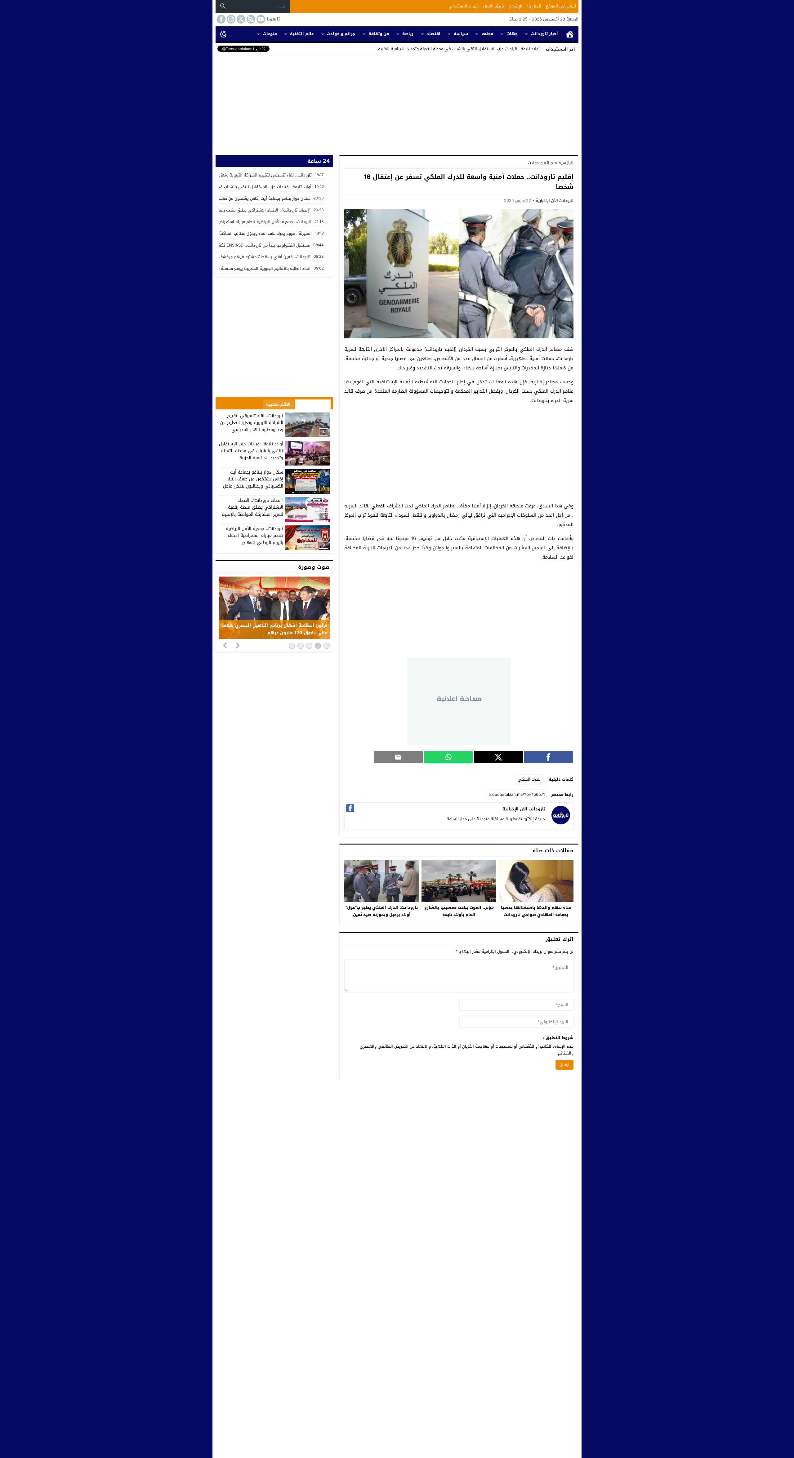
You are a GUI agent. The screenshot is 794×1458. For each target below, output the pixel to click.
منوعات (270, 34)
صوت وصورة (314, 567)
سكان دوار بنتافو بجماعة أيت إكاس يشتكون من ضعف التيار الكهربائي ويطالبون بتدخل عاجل (253, 479)
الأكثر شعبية (278, 404)
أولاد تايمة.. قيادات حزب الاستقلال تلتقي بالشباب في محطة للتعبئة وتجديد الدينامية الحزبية (459, 49)
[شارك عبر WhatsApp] (448, 757)
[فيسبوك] (350, 808)
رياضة (407, 34)
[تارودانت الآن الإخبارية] (560, 823)
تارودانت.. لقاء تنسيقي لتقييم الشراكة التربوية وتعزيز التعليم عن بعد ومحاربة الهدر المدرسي (251, 423)
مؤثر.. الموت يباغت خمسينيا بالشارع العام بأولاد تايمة (459, 910)
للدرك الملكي (529, 779)
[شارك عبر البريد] (398, 757)
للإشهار (515, 6)
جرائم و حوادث (341, 34)
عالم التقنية (302, 34)
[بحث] (223, 6)
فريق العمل (493, 6)
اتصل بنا (534, 6)
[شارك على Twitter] (498, 757)
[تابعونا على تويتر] (240, 19)
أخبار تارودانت (544, 34)
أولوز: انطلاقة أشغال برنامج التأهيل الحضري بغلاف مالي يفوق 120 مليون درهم (275, 629)
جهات (512, 34)
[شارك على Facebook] (548, 757)
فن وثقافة (378, 34)
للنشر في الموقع (561, 6)
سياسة (461, 34)
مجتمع (487, 34)
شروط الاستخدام (464, 6)
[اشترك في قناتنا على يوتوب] (260, 19)
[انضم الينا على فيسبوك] (220, 19)
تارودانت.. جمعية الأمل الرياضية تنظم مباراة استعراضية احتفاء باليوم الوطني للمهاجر (254, 535)
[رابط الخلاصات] (250, 19)
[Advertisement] (397, 103)
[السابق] (225, 645)
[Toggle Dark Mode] (224, 33)
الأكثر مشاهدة (313, 404)
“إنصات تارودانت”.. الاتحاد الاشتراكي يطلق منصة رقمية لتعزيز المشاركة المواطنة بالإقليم (252, 507)
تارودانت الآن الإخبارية (554, 200)
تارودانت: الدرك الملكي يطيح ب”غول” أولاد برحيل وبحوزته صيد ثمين (382, 910)
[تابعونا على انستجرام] (230, 19)
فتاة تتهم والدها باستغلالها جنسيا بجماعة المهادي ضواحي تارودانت (536, 910)
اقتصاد (433, 34)
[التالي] (237, 645)
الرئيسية (570, 34)
